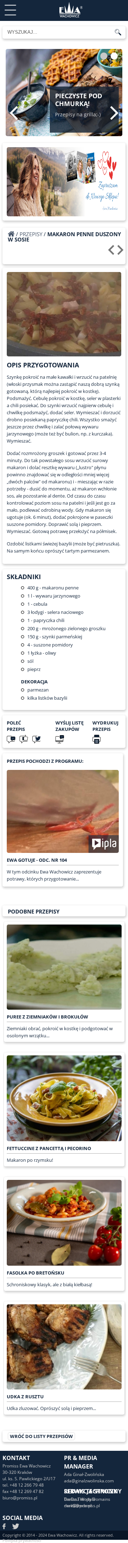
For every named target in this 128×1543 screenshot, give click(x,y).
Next (114, 112)
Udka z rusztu (25, 1396)
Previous (13, 112)
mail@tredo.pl (78, 1506)
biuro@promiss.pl (19, 1498)
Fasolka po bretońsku (35, 1273)
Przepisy (31, 234)
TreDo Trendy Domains (87, 1499)
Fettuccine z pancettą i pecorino (49, 1148)
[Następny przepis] (121, 252)
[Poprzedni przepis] (112, 252)
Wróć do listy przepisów (41, 1436)
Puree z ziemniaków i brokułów (47, 1017)
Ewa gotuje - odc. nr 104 (37, 860)
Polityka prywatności (21, 1540)
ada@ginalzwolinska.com (89, 1481)
